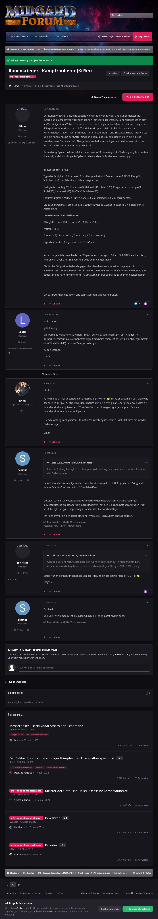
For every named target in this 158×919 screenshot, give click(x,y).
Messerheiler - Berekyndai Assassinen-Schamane (46, 726)
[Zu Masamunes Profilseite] (10, 854)
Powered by (138, 893)
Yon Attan (23, 562)
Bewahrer (52, 818)
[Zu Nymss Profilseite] (22, 389)
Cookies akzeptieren (139, 908)
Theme (84, 893)
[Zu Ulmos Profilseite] (10, 86)
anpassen (48, 911)
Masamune (20, 854)
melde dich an (121, 654)
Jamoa (12, 729)
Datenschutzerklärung (30, 893)
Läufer (22, 332)
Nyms (22, 400)
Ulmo (16, 85)
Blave (12, 761)
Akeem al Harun (22, 799)
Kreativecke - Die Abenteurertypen (60, 85)
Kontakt (48, 893)
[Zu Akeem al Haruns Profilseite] (10, 800)
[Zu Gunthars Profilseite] (10, 827)
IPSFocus (94, 893)
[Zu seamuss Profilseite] (22, 458)
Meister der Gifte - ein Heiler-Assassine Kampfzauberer (86, 791)
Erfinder (51, 845)
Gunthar (13, 821)
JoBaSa (12, 848)
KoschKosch (15, 794)
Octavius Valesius (23, 772)
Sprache (11, 893)
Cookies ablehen (110, 908)
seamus (22, 470)
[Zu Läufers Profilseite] (22, 320)
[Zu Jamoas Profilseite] (10, 740)
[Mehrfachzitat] (44, 303)
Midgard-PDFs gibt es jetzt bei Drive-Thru (32, 60)
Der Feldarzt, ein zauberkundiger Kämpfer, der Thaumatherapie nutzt (61, 758)
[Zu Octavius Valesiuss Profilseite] (10, 772)
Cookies (59, 893)
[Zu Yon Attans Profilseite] (22, 551)
